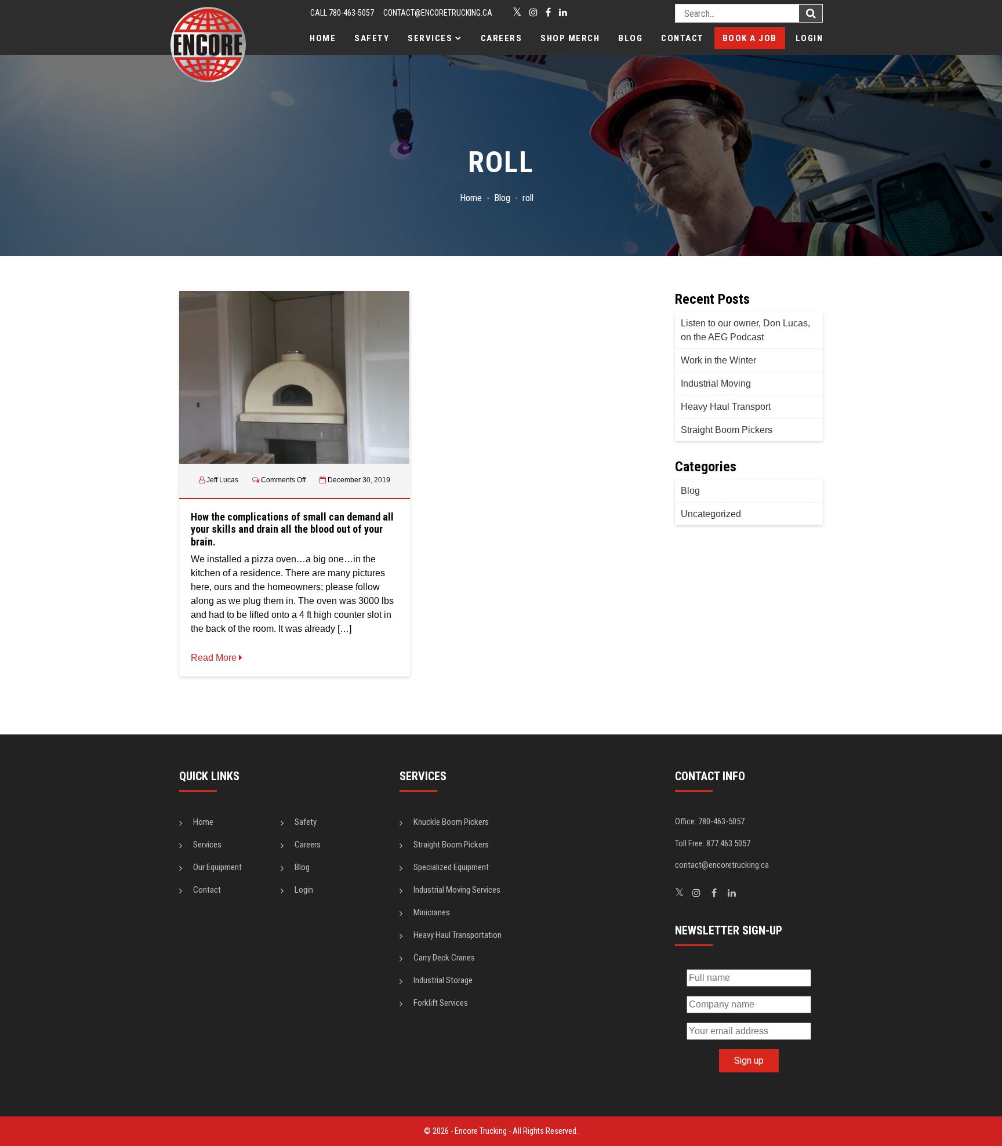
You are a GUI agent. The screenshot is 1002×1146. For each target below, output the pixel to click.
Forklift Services (440, 1003)
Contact (682, 38)
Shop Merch (570, 38)
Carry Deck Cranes (444, 957)
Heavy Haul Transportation (457, 935)
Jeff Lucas (222, 480)
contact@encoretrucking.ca (437, 12)
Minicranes (431, 912)
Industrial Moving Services (456, 890)
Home (323, 38)
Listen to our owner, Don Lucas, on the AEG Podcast (745, 330)
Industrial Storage (443, 980)
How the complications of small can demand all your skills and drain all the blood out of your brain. (292, 529)
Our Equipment (217, 867)
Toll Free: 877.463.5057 (712, 843)
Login (809, 38)
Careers (501, 38)
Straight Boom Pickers (726, 430)
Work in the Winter (718, 360)
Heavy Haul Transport (726, 407)
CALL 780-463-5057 (342, 12)
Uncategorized (711, 514)
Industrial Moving (716, 383)
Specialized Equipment (451, 867)
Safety (371, 38)
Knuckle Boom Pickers (451, 822)
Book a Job (750, 38)
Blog (630, 38)
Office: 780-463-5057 (710, 821)
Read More (215, 658)
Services (430, 38)
